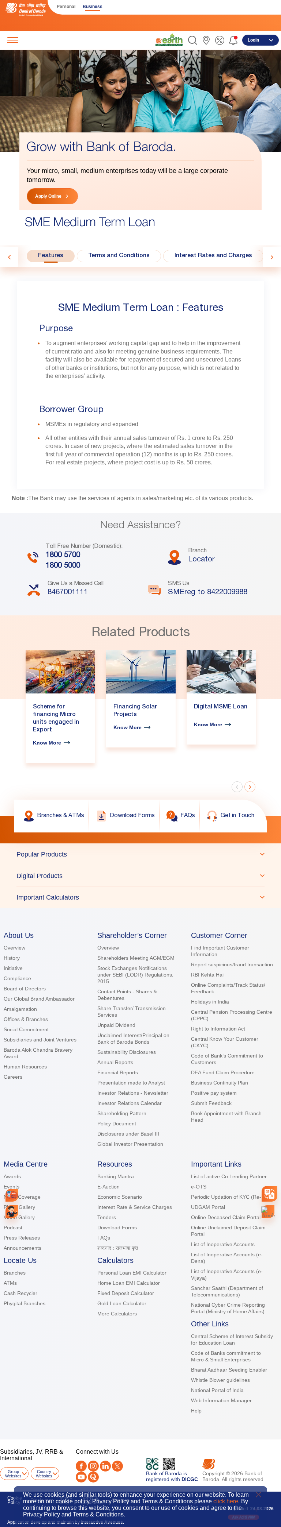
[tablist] (140, 875)
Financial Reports (117, 1072)
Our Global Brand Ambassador (39, 999)
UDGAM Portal (208, 1207)
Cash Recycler (20, 1293)
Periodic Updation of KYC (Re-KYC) (232, 1197)
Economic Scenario (119, 1197)
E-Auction (108, 1187)
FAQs (103, 1238)
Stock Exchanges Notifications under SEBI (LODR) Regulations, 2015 (135, 974)
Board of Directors (25, 988)
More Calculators (117, 1314)
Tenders (106, 1217)
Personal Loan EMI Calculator (131, 1273)
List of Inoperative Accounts (223, 1244)
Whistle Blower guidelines (220, 1380)
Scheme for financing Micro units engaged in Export (56, 718)
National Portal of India (217, 1390)
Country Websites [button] (44, 1473)
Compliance (17, 978)
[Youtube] (81, 1477)
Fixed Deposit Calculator (125, 1293)
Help (196, 1411)
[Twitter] (117, 1466)
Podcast (13, 1227)
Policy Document (116, 1123)
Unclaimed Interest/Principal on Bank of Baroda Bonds (133, 1038)
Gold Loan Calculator (121, 1303)
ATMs (10, 1283)
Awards (12, 1176)
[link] (169, 40)
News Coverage (22, 1197)
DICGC (189, 1479)
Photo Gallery (19, 1207)
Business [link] (92, 6)
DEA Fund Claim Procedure (223, 1072)
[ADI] (11, 1211)
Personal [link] (66, 6)
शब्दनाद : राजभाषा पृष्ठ (117, 1248)
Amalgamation (20, 1009)
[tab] (51, 256)
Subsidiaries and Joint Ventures (40, 1040)
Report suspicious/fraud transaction (232, 964)
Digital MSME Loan (220, 707)
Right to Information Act (218, 1029)
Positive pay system (214, 1093)
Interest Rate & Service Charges (134, 1207)
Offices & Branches (26, 1019)
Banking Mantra (115, 1176)
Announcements (22, 1248)
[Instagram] (93, 1466)
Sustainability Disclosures (126, 1052)
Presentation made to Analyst (131, 1083)
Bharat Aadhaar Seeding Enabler (229, 1370)
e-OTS (198, 1187)
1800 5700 (63, 555)
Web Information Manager (221, 1400)
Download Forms (117, 1227)
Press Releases (22, 1238)
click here (225, 1501)
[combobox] (270, 1194)
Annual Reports (115, 1062)
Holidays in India (210, 1002)
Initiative (13, 968)
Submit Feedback (211, 1103)
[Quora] (93, 1477)
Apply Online (48, 196)
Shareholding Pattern (121, 1113)
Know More (47, 742)
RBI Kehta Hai (207, 975)
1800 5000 (63, 566)
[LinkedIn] (105, 1466)
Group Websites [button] (13, 1473)
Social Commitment (26, 1029)
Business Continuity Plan (219, 1083)
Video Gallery (19, 1217)
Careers (13, 1077)
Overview (14, 948)
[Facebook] (81, 1466)
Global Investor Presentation (130, 1144)
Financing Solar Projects (135, 711)
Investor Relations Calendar (129, 1103)
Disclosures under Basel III (128, 1134)
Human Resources (25, 1067)
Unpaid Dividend (116, 1025)
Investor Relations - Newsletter (132, 1093)
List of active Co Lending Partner (229, 1176)
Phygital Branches (24, 1303)
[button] (192, 40)
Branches (15, 1273)
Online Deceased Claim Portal (226, 1217)
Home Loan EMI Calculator (128, 1283)
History (12, 958)
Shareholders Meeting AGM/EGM (136, 958)
